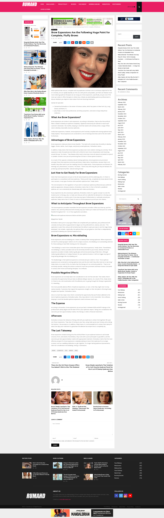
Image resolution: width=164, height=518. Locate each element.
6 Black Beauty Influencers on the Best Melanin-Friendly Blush (41, 474)
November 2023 (122, 143)
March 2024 (121, 134)
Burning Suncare (94, 4)
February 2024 (122, 137)
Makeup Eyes (106, 4)
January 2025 (121, 111)
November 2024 (122, 116)
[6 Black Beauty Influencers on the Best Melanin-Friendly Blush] (26, 475)
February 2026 (122, 102)
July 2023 (120, 153)
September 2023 (122, 148)
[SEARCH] (138, 199)
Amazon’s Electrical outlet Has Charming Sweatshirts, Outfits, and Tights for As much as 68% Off (70, 465)
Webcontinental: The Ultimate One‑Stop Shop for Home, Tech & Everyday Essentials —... (34, 68)
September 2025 (122, 104)
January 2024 (121, 139)
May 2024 (120, 130)
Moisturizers (116, 4)
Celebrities (60, 350)
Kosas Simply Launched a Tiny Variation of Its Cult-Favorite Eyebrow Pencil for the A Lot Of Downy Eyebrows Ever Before (99, 368)
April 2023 (120, 160)
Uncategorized (121, 191)
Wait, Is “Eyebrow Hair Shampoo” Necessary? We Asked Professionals (80, 408)
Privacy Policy (62, 4)
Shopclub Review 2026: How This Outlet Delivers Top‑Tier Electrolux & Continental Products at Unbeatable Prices (129, 50)
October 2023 (121, 146)
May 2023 (120, 157)
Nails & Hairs (50, 4)
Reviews (73, 4)
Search (119, 34)
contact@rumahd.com (65, 499)
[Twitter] (130, 7)
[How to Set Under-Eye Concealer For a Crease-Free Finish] (26, 465)
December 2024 (122, 114)
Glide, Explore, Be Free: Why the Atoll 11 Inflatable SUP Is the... (34, 140)
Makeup (71, 350)
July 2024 (120, 125)
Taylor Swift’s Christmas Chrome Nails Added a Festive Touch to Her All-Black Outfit (101, 465)
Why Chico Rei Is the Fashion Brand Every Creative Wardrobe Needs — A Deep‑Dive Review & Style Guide (129, 66)
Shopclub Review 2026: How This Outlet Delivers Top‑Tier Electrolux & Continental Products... (35, 44)
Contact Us (137, 506)
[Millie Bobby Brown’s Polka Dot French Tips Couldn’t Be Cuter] (88, 477)
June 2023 (120, 155)
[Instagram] (133, 7)
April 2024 (120, 132)
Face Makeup (82, 4)
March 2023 (121, 162)
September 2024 (122, 120)
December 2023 (122, 141)
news (76, 350)
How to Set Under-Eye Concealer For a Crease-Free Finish (41, 464)
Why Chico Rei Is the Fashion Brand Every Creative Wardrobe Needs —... (35, 92)
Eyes (66, 350)
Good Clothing (45, 9)
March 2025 (121, 107)
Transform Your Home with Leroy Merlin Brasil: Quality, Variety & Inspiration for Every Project (128, 73)
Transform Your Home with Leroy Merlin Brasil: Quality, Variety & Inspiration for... (34, 116)
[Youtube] (135, 7)
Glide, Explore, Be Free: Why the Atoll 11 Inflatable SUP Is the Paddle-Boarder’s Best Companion (128, 79)
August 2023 (121, 150)
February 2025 (122, 109)
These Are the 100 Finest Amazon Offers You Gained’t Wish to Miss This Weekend (65, 366)
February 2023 (122, 164)
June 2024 (120, 127)
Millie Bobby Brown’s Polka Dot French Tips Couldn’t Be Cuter (102, 476)
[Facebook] (128, 7)
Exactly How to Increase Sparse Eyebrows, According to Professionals (102, 408)
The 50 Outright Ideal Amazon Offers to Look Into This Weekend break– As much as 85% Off (71, 477)
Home (42, 4)
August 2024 (121, 123)
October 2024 (121, 118)
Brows (53, 350)
